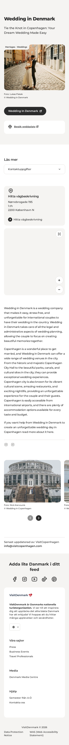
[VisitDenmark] (20, 595)
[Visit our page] (24, 579)
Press (12, 646)
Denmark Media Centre (23, 677)
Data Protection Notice (13, 733)
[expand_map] (59, 234)
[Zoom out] (59, 290)
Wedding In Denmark (23, 111)
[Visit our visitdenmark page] (34, 579)
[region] (34, 261)
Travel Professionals (21, 656)
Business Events (19, 651)
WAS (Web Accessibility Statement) (44, 733)
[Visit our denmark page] (15, 579)
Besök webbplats (24, 126)
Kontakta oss (17, 702)
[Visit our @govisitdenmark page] (44, 579)
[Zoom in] (59, 280)
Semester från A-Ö (20, 697)
